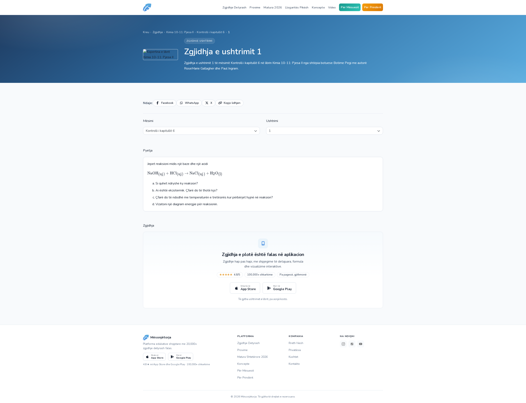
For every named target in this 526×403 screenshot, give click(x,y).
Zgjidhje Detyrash (234, 7)
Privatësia (295, 350)
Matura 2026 (273, 7)
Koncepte (318, 7)
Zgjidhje (158, 32)
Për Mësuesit (350, 7)
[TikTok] (351, 343)
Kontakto (294, 364)
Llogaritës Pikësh (296, 7)
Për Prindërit (372, 7)
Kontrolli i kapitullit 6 (211, 32)
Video (332, 7)
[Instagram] (343, 343)
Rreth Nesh (296, 343)
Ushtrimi (272, 121)
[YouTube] (360, 343)
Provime (255, 7)
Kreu (146, 32)
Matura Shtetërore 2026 (252, 357)
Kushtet (293, 357)
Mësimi (148, 121)
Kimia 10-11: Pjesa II (180, 32)
